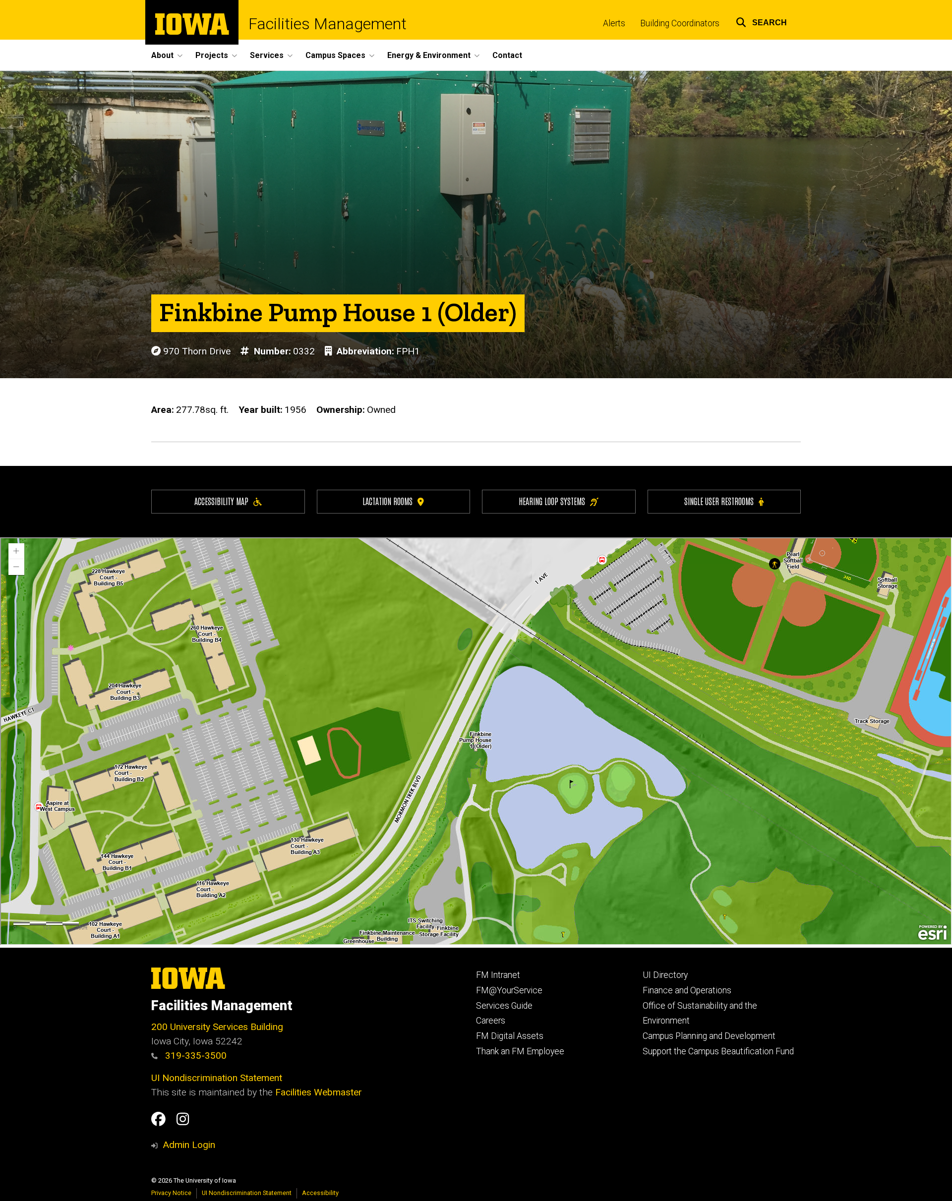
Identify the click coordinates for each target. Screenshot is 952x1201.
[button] (761, 21)
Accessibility (320, 1193)
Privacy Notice (171, 1193)
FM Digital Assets (509, 1036)
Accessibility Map (221, 501)
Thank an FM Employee (520, 1051)
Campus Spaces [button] (335, 55)
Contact (507, 55)
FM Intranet (498, 975)
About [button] (162, 55)
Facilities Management (327, 24)
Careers (490, 1021)
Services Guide (504, 1006)
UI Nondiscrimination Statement (216, 1078)
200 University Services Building (217, 1026)
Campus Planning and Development (709, 1036)
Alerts (614, 23)
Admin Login (189, 1144)
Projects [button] (211, 55)
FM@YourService (509, 990)
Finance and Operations (687, 990)
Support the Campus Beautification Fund (718, 1051)
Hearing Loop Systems (552, 501)
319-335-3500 (195, 1055)
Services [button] (267, 55)
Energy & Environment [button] (429, 55)
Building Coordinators (679, 23)
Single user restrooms (719, 501)
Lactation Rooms (387, 501)
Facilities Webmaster (318, 1092)
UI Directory (665, 975)
